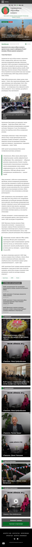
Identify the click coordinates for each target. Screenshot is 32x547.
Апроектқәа (9, 535)
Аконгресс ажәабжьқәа (20, 535)
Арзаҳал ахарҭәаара (16, 524)
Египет (17, 278)
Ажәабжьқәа (5, 44)
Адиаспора (4, 22)
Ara (22, 5)
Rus (10, 5)
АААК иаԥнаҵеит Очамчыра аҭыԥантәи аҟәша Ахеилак (14, 294)
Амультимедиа (25, 533)
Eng (12, 5)
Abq (20, 5)
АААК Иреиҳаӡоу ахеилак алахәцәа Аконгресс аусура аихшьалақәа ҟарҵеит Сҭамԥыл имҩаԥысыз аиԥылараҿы (14, 309)
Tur (15, 5)
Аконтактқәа (16, 533)
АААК (10, 22)
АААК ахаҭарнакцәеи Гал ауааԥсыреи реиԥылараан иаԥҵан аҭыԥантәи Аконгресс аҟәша (15, 288)
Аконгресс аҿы (7, 533)
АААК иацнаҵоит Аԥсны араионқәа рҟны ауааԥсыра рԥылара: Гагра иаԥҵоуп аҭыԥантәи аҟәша (14, 301)
